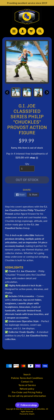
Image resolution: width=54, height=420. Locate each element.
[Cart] (31, 31)
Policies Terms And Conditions (27, 377)
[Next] (47, 92)
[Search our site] (40, 31)
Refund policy (27, 388)
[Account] (22, 31)
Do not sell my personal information (27, 395)
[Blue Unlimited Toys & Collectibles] (27, 16)
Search (27, 374)
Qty (27, 163)
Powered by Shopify (27, 414)
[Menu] (14, 31)
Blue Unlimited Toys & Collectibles (32, 409)
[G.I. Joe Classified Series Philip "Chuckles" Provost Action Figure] (16, 92)
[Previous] (7, 92)
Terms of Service (27, 385)
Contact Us (27, 381)
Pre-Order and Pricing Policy (27, 392)
